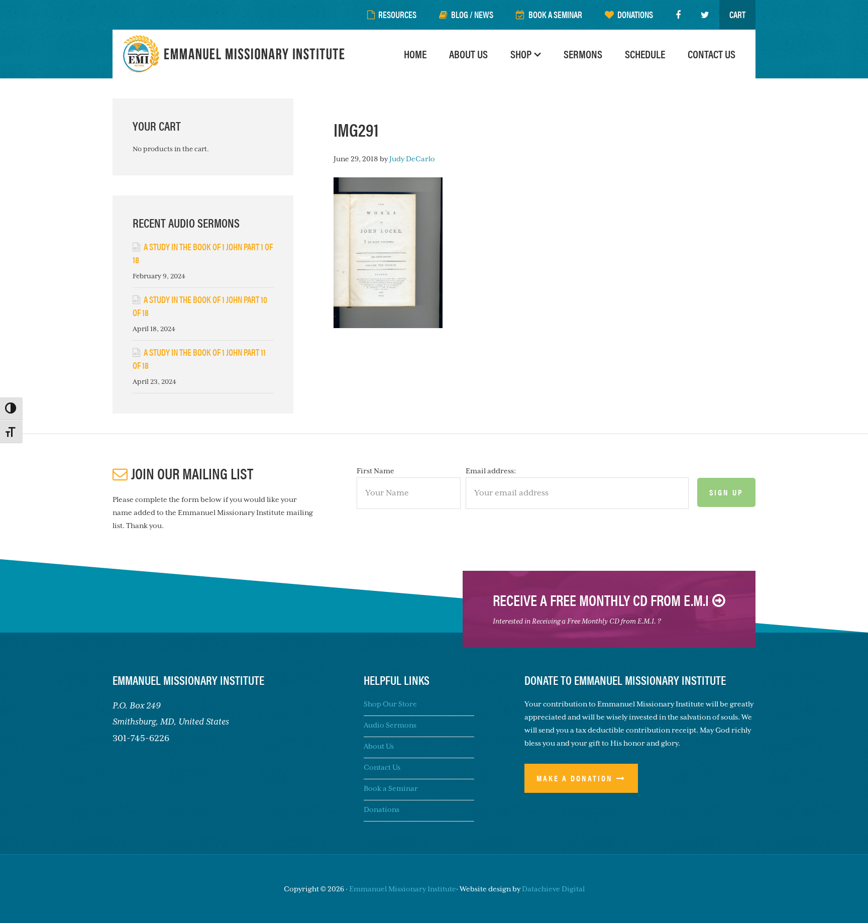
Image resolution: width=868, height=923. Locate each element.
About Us (379, 746)
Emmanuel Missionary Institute (236, 54)
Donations (381, 809)
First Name (375, 471)
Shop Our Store (390, 704)
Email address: (491, 471)
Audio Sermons (390, 725)
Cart (737, 14)
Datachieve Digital (553, 889)
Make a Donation (574, 778)
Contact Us (382, 767)
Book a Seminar (391, 788)
